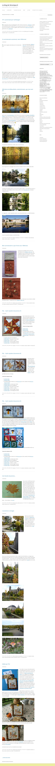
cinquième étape (7, 337)
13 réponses (4, 513)
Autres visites (9, 10)
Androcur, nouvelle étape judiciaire (45, 23)
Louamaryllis (21, 741)
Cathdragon (30, 24)
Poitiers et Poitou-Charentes (37, 10)
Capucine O (41, 102)
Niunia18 (41, 120)
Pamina (41, 122)
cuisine (49, 77)
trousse (15, 304)
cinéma (41, 77)
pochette (7, 304)
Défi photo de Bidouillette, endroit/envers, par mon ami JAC (17, 89)
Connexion (41, 137)
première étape (25, 328)
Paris (45, 81)
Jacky (33, 526)
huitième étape (6, 341)
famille (46, 78)
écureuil (16, 82)
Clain (29, 237)
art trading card (25, 31)
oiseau (49, 80)
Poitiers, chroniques (16, 237)
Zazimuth (41, 131)
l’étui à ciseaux (23, 421)
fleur (50, 78)
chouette (3, 32)
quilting (28, 345)
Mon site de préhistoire (43, 97)
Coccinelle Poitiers (43, 108)
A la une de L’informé (43, 25)
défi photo (32, 237)
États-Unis (41, 91)
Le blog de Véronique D (10, 5)
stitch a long (48, 89)
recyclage (41, 88)
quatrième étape (25, 335)
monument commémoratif (44, 80)
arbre (28, 302)
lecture (44, 80)
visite (19, 657)
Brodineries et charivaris (44, 100)
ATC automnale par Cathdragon (11, 20)
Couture (14, 345)
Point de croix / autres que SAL (18, 502)
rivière (6, 238)
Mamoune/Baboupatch (30, 319)
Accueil (3, 10)
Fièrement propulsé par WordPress (7, 761)
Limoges (12, 657)
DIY (40, 78)
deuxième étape (25, 330)
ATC (29, 31)
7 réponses (4, 22)
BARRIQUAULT (42, 43)
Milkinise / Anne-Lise (28, 251)
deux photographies (12, 120)
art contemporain (45, 70)
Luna (40, 113)
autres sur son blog (29, 27)
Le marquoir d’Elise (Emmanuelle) (45, 117)
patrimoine (16, 657)
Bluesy (41, 99)
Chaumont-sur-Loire (17, 10)
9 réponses (4, 403)
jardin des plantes (8, 657)
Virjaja (31, 421)
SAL (49, 88)
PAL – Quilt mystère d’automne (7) (11, 311)
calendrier (42, 75)
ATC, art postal (15, 31)
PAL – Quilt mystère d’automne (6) (11, 353)
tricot (41, 90)
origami (21, 82)
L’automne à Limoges (8, 511)
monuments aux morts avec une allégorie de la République (26, 680)
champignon (27, 467)
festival (48, 78)
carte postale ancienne (43, 75)
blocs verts (26, 332)
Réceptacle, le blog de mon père (45, 123)
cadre (5, 750)
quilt (30, 393)
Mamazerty (41, 114)
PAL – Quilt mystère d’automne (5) (11, 401)
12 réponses (4, 41)
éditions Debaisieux (21, 694)
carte (45, 75)
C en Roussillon (42, 105)
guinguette (22, 118)
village (12, 750)
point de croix (11, 304)
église (43, 91)
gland (6, 32)
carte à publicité (50, 75)
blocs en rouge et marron (29, 333)
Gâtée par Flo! (6, 664)
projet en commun (45, 87)
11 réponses (4, 313)
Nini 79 (41, 119)
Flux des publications (43, 138)
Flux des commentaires (43, 140)
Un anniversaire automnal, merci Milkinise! (14, 39)
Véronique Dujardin (43, 36)
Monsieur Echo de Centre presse (45, 118)
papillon (24, 82)
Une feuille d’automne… (8, 476)
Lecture (28, 10)
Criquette (41, 109)
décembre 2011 (27, 189)
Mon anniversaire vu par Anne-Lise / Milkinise (15, 245)
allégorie (41, 70)
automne (31, 31)
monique (41, 40)
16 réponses (4, 248)
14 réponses (4, 93)
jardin (41, 80)
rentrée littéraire (45, 88)
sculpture (42, 89)
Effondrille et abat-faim (43, 111)
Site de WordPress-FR (43, 141)
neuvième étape (7, 342)
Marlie (41, 115)
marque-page (49, 80)
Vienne (8, 238)
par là (13, 500)
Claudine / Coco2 (42, 106)
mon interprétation (10, 115)
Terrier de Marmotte (43, 124)
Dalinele (29, 372)
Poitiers (3, 238)
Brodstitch (41, 101)
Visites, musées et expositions (18, 656)
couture (13, 82)
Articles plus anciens (6, 757)
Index (24, 10)
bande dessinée (44, 72)
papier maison (42, 81)
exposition (43, 78)
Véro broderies (8, 744)
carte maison (9, 82)
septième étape (7, 340)
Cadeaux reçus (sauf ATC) (22, 81)
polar (45, 85)
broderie (33, 502)
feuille (19, 82)
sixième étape (6, 339)
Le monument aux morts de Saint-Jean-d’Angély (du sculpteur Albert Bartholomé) (46, 38)
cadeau (6, 82)
